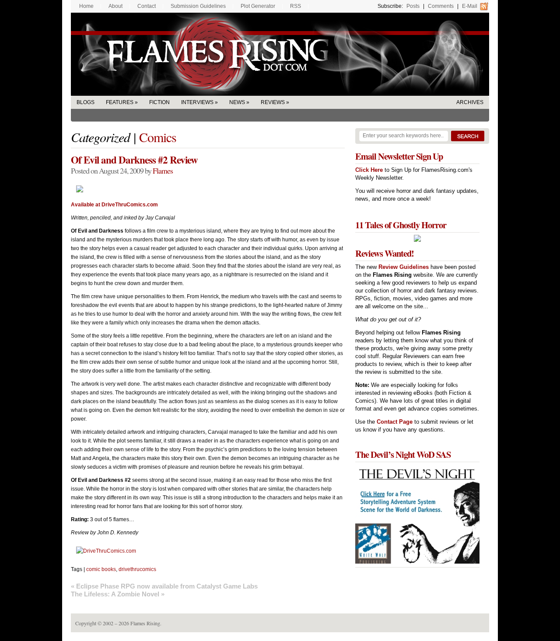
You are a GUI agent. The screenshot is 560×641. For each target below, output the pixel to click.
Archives (469, 102)
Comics (157, 137)
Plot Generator (258, 6)
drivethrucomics (137, 569)
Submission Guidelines (198, 6)
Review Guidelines (403, 267)
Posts (413, 6)
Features (119, 102)
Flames (163, 170)
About (115, 6)
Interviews (197, 102)
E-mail (469, 6)
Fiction (159, 102)
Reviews (273, 102)
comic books (101, 569)
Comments (441, 6)
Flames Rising (280, 54)
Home (86, 6)
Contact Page (395, 421)
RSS (295, 6)
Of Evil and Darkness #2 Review (134, 159)
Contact (146, 6)
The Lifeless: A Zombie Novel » (117, 594)
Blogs (85, 102)
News (237, 102)
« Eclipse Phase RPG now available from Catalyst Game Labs (164, 586)
